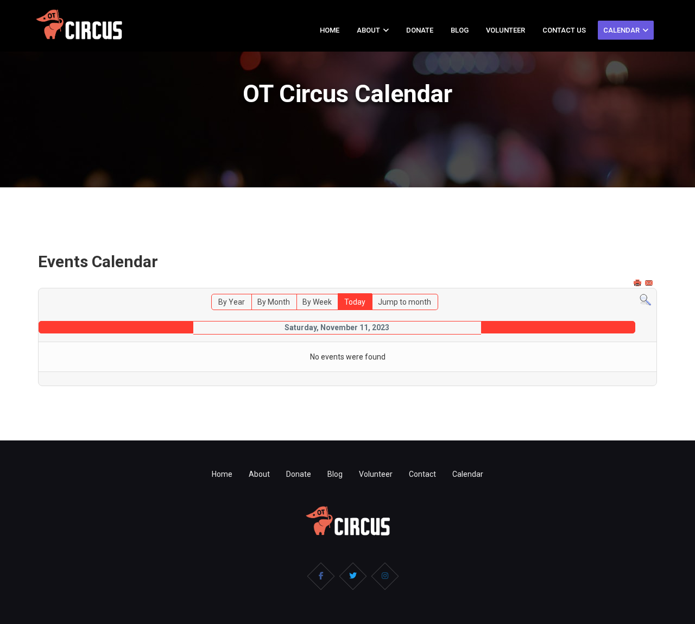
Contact (422, 474)
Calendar (621, 30)
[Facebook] (321, 576)
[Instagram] (385, 576)
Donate (419, 30)
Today (354, 302)
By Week (317, 302)
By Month (273, 302)
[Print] (638, 283)
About (368, 30)
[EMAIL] (650, 283)
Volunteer (505, 30)
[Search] (645, 300)
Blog (460, 30)
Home (329, 30)
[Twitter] (353, 576)
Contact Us (564, 30)
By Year (231, 302)
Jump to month (404, 302)
